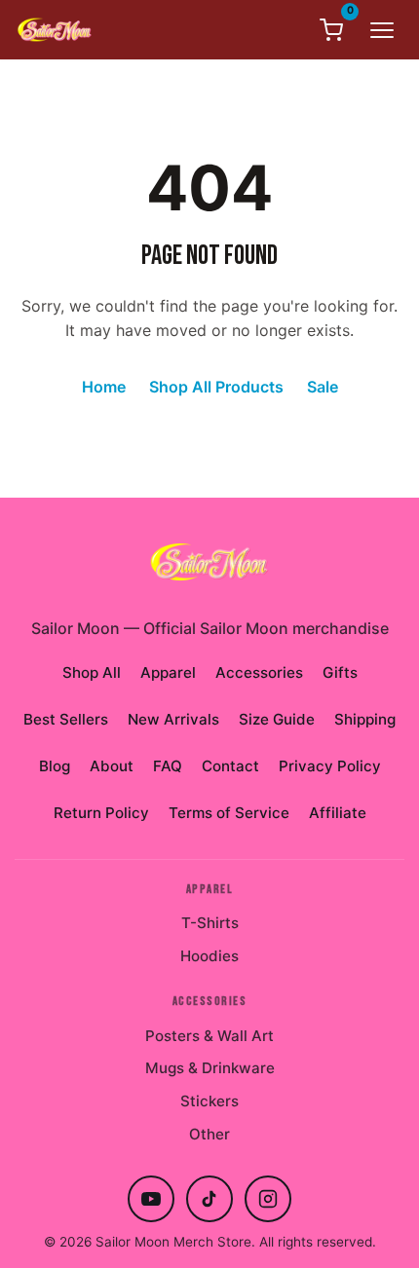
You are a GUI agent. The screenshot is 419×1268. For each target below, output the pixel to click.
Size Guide (277, 719)
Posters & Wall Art (209, 1035)
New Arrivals (173, 719)
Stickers (209, 1101)
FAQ (167, 766)
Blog (54, 766)
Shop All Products (216, 386)
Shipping (365, 719)
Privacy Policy (330, 766)
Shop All (91, 672)
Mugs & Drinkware (210, 1068)
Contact (230, 766)
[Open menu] (382, 30)
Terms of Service (229, 812)
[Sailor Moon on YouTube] (151, 1198)
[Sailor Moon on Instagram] (268, 1198)
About (111, 766)
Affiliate (337, 812)
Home (104, 386)
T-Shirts (210, 923)
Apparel (168, 672)
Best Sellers (65, 719)
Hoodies (209, 956)
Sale (322, 386)
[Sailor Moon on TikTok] (209, 1198)
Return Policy (101, 812)
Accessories (259, 672)
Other (209, 1134)
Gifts (340, 672)
